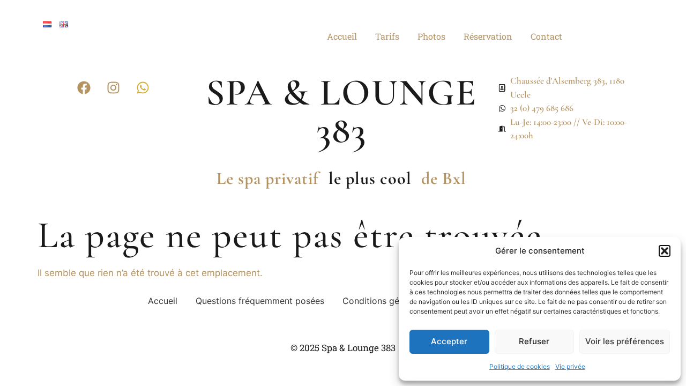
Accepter (449, 341)
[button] (664, 251)
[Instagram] (113, 87)
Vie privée (570, 366)
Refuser (534, 341)
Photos (431, 36)
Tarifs (387, 36)
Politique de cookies (519, 366)
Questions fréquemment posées (260, 300)
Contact (546, 36)
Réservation (488, 36)
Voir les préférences (624, 341)
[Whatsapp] (143, 87)
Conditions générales (385, 300)
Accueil (342, 36)
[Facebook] (84, 87)
